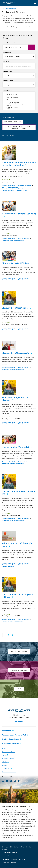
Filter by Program (8, 80)
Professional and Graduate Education (13, 189)
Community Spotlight (8, 185)
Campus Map (6, 768)
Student (30, 189)
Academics (6, 730)
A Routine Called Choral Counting (19, 213)
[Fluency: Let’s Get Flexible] (9, 298)
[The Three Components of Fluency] (9, 387)
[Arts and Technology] (19, 102)
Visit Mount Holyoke (8, 752)
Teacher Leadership (8, 190)
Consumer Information (9, 772)
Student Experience (10, 739)
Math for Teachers (23, 238)
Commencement (13, 187)
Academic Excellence (24, 185)
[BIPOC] (19, 109)
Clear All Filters (8, 135)
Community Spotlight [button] (12, 122)
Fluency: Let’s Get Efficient (15, 263)
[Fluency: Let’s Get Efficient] (9, 256)
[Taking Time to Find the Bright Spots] (9, 536)
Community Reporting (9, 862)
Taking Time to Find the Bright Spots (17, 544)
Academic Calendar (8, 758)
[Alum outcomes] (19, 101)
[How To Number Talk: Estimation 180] (9, 481)
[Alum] (19, 99)
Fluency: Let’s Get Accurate (15, 352)
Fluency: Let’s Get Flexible (15, 307)
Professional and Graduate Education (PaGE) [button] (19, 127)
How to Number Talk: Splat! (16, 447)
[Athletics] (19, 105)
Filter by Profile (7, 71)
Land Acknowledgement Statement (13, 859)
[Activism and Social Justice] (19, 96)
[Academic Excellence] (19, 94)
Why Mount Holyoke (10, 743)
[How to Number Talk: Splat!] (9, 439)
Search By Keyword (8, 43)
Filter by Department (9, 62)
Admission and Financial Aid (14, 735)
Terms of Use (6, 856)
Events (4, 755)
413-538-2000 (19, 721)
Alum (3, 187)
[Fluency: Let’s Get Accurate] (9, 345)
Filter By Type (7, 52)
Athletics (5, 762)
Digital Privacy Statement (10, 852)
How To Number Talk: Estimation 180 (18, 492)
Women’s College (22, 190)
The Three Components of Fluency (15, 398)
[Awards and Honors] (19, 107)
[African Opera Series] (19, 97)
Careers (4, 765)
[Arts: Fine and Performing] (19, 104)
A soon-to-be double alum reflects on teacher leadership (19, 163)
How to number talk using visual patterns (18, 595)
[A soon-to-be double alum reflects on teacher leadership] (9, 152)
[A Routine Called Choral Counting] (9, 206)
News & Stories (11, 8)
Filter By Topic (7, 90)
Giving (4, 748)
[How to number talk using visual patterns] (9, 584)
